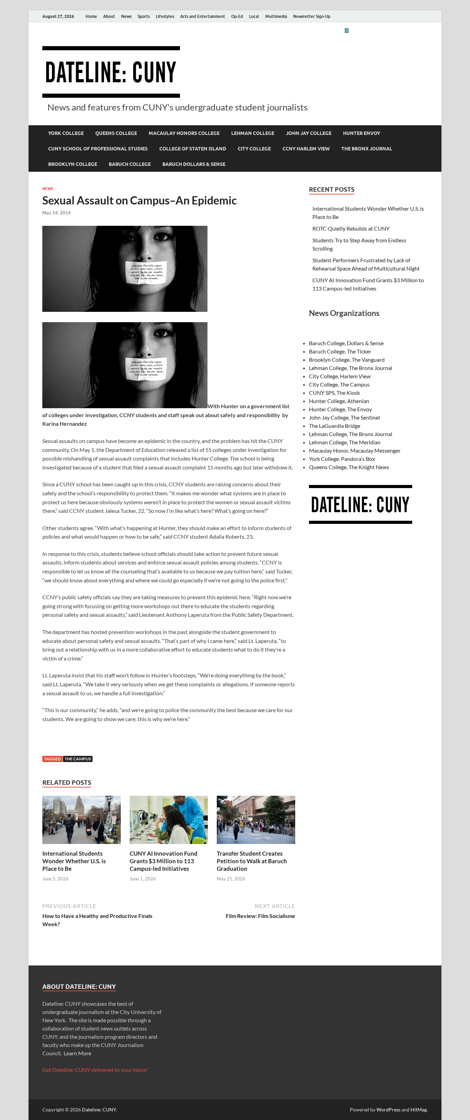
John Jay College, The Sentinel (344, 417)
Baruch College (130, 164)
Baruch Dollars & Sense (193, 164)
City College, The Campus (339, 384)
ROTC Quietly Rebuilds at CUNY (350, 228)
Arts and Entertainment (202, 16)
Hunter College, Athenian (339, 401)
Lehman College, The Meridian (345, 442)
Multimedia (276, 16)
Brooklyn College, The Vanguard (347, 359)
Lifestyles (165, 16)
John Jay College (308, 133)
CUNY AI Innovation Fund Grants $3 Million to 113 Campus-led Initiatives (163, 861)
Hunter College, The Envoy (340, 409)
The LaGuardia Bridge (334, 425)
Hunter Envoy (361, 133)
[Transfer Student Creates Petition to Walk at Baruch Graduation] (256, 821)
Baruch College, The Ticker (340, 351)
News (126, 16)
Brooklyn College (72, 164)
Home (91, 16)
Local (254, 16)
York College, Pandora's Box (342, 458)
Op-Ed (237, 16)
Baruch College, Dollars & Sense (346, 343)
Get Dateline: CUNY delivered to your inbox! (95, 1069)
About (109, 16)
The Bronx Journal (366, 148)
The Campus (78, 758)
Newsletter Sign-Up (311, 16)
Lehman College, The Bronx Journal (350, 367)
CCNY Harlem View (306, 148)
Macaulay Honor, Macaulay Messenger (354, 450)
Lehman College (252, 133)
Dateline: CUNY (99, 1109)
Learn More (77, 1053)
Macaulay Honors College (184, 133)
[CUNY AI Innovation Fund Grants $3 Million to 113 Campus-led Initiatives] (169, 821)
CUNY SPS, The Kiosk (334, 392)
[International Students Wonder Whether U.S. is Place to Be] (81, 821)
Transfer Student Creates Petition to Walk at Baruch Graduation (252, 861)
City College (254, 148)
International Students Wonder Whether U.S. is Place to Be (74, 861)
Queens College (116, 133)
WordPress (388, 1109)
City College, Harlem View (340, 376)
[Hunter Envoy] (346, 30)
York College (66, 133)
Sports (144, 16)
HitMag (418, 1109)
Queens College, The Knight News (349, 467)
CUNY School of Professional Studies (98, 148)
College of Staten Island (192, 148)
